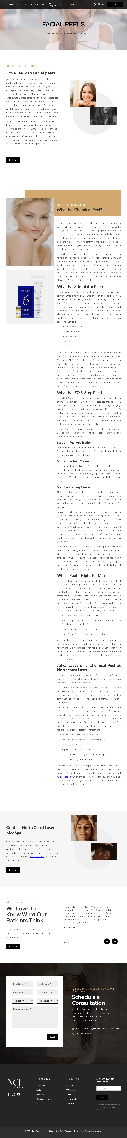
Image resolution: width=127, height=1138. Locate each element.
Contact (84, 4)
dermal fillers (110, 773)
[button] (15, 4)
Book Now (13, 160)
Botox (99, 773)
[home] (4, 4)
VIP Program (52, 4)
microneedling (64, 776)
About (42, 4)
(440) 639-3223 (37, 856)
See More (13, 947)
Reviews (74, 4)
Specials (63, 4)
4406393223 (115, 4)
